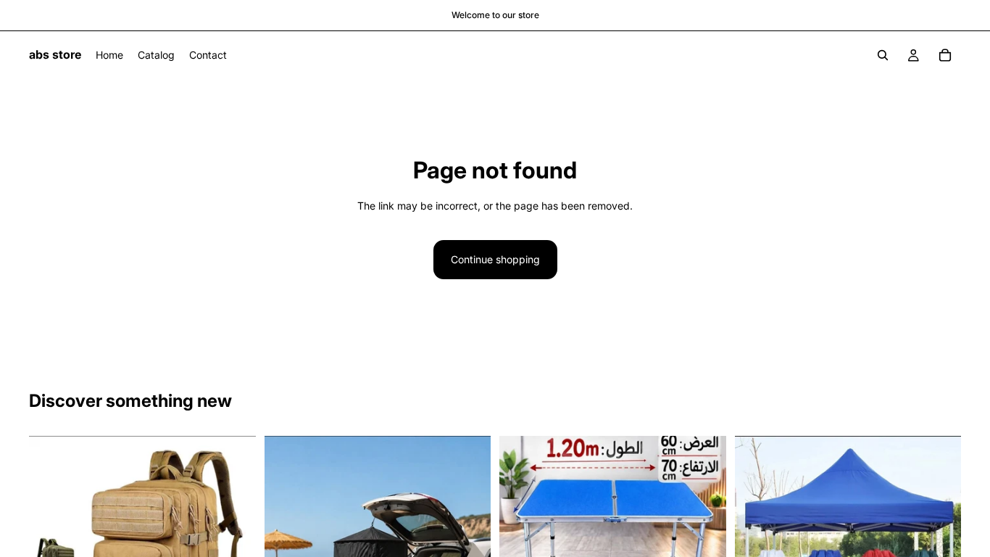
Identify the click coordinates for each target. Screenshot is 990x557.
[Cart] (945, 55)
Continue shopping (495, 259)
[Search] (883, 55)
